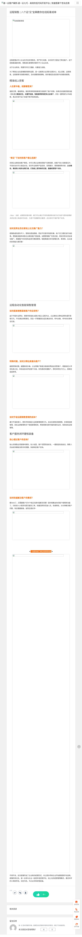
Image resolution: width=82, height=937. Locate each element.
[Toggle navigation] (77, 3)
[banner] (36, 3)
